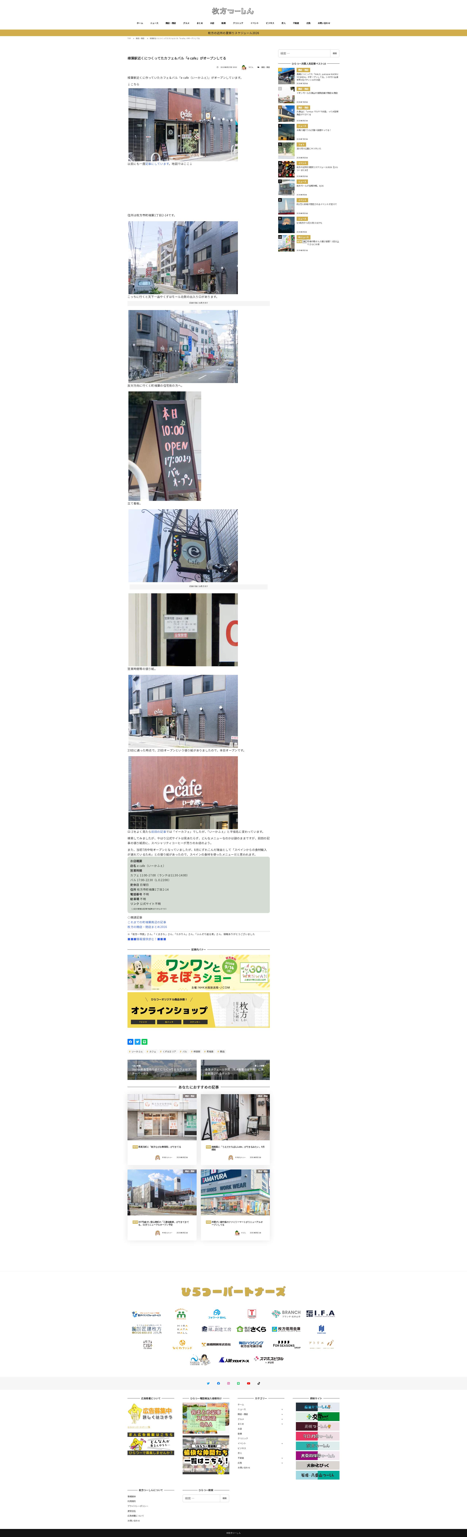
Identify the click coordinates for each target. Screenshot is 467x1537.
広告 (308, 23)
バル (184, 1051)
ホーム (140, 23)
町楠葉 (210, 1051)
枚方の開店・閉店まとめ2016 (147, 927)
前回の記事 (158, 832)
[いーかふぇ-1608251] (165, 445)
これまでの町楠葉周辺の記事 (147, 922)
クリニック (238, 23)
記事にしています (157, 164)
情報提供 (132, 1496)
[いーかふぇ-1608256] (183, 628)
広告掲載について (136, 1515)
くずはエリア (169, 1051)
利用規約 (132, 1501)
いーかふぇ (137, 1051)
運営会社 (132, 1510)
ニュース (154, 23)
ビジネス (270, 23)
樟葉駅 (196, 1051)
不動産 (296, 23)
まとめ (200, 23)
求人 (283, 23)
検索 (335, 53)
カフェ (152, 1051)
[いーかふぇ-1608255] (183, 544)
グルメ (186, 23)
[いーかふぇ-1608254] (183, 256)
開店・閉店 (171, 23)
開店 (222, 1051)
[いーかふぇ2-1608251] (183, 791)
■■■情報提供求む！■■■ (147, 939)
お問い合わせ (324, 23)
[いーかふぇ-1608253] (183, 710)
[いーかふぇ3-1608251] (183, 345)
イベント (254, 23)
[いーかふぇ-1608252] (183, 123)
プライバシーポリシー (138, 1506)
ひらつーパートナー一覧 (139, 1426)
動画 (223, 23)
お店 (212, 23)
